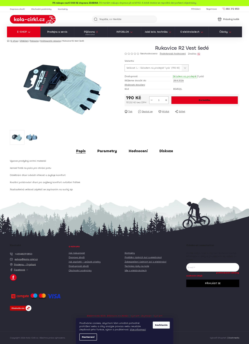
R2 (198, 53)
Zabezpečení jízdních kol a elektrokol (145, 261)
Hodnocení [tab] (138, 151)
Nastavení (88, 336)
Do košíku (204, 100)
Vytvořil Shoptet (218, 337)
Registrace (211, 9)
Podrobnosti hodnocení (173, 53)
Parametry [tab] (107, 151)
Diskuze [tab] (166, 151)
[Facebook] (13, 277)
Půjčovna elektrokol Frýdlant (123, 315)
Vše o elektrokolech (136, 270)
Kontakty (63, 9)
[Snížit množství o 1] (151, 100)
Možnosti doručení (135, 84)
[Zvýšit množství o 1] (166, 100)
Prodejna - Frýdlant (25, 264)
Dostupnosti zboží (79, 266)
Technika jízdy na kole (137, 266)
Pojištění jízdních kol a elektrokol (143, 257)
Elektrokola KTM (96, 315)
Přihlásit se (213, 283)
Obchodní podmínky (41, 9)
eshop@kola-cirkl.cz (26, 259)
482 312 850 (232, 8)
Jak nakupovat (77, 253)
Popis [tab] (81, 151)
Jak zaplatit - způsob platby (85, 261)
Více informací (138, 329)
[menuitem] (23, 32)
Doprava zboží (17, 9)
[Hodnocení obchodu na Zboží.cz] (20, 308)
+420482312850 (23, 254)
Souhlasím (161, 325)
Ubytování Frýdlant (151, 315)
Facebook (19, 269)
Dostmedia (233, 337)
